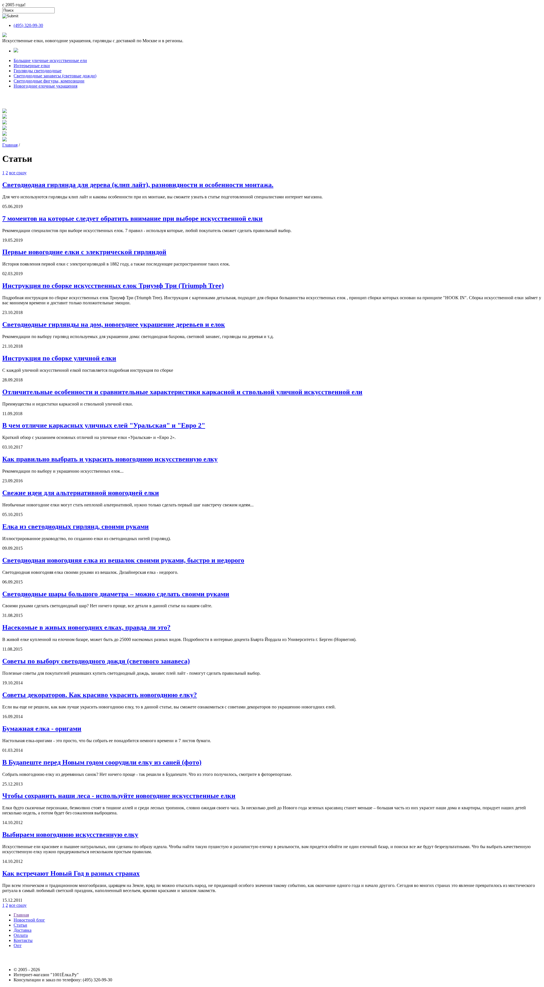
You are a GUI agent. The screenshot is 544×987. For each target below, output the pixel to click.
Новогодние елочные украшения (45, 86)
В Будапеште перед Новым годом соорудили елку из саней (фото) (101, 762)
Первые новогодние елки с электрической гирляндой (84, 252)
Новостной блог (29, 920)
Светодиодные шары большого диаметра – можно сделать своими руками (115, 594)
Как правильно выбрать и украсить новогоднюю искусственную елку (110, 459)
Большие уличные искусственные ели (50, 60)
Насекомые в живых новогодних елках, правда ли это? (86, 627)
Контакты (23, 940)
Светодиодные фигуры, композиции (49, 80)
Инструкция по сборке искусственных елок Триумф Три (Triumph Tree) (113, 285)
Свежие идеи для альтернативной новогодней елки (80, 492)
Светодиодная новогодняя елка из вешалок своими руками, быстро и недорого (123, 560)
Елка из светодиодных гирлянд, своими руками (75, 526)
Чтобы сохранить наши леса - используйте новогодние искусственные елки (118, 795)
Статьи (20, 925)
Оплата (21, 935)
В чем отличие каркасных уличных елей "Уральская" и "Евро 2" (103, 425)
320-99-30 (28, 25)
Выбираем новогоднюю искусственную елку (70, 834)
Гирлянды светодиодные (37, 70)
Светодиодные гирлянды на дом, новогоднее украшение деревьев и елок (113, 324)
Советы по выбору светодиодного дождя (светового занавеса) (96, 661)
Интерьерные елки (32, 65)
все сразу (18, 172)
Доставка (22, 930)
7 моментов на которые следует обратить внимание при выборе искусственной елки (132, 218)
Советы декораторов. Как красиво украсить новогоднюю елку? (99, 695)
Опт (18, 945)
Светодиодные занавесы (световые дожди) (55, 75)
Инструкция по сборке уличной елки (59, 358)
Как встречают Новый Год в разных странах (71, 873)
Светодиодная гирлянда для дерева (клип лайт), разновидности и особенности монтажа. (137, 184)
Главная (10, 145)
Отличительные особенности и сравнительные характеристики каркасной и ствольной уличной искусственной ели (182, 392)
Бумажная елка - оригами (41, 728)
